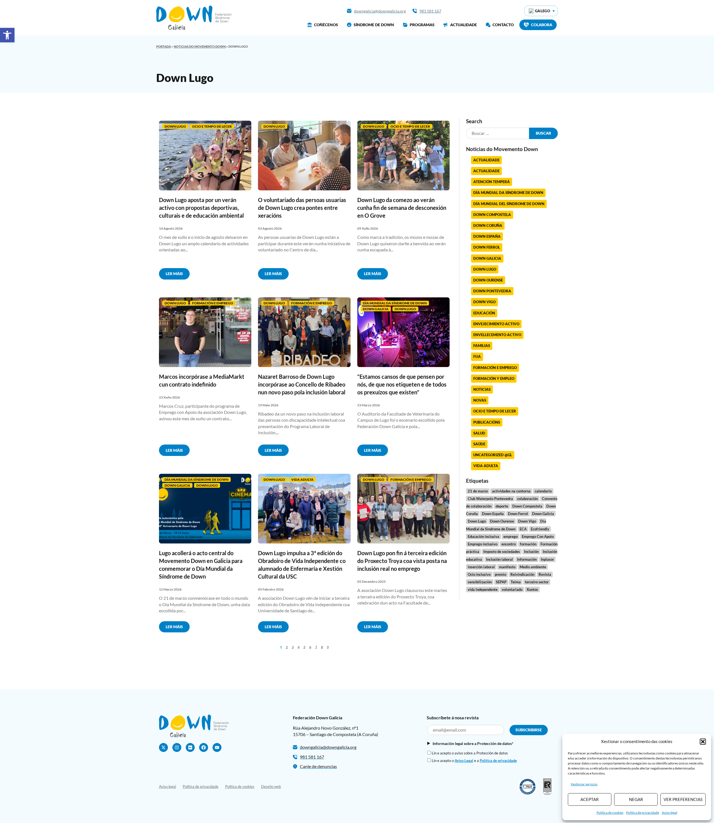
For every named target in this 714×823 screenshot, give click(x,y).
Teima (516, 582)
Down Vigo (484, 302)
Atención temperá (491, 181)
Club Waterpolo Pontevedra (490, 498)
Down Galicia (376, 309)
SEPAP (501, 582)
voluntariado (512, 589)
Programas (422, 24)
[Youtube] (217, 747)
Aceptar (589, 799)
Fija (477, 356)
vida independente (483, 589)
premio (500, 574)
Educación (484, 313)
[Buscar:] (497, 133)
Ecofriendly (540, 529)
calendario (543, 491)
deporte (502, 506)
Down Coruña (487, 225)
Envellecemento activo (497, 334)
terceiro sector (537, 582)
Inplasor (547, 559)
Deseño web (271, 786)
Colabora (541, 24)
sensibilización (480, 582)
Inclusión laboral (499, 559)
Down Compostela (492, 214)
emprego (510, 536)
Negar (636, 799)
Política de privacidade (642, 812)
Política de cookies (610, 812)
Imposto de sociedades (501, 551)
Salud (479, 433)
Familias (481, 345)
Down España (487, 236)
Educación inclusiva (483, 536)
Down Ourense (488, 280)
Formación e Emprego (212, 303)
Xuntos (532, 589)
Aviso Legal (464, 760)
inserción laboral (481, 567)
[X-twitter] (163, 747)
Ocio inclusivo (479, 574)
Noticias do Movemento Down (200, 46)
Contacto (503, 24)
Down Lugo (175, 126)
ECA (523, 529)
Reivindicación (522, 574)
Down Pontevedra (492, 291)
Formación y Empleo (493, 378)
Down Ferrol (486, 247)
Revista (545, 574)
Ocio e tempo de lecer (212, 126)
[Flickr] (190, 747)
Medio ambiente (533, 567)
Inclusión (531, 551)
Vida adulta (302, 479)
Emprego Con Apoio (538, 536)
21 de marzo (478, 491)
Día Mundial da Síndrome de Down (395, 303)
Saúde (479, 444)
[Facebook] (203, 747)
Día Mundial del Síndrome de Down (508, 203)
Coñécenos (326, 24)
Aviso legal (669, 812)
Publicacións (486, 422)
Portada (163, 46)
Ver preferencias (683, 799)
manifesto (507, 567)
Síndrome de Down (374, 24)
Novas (479, 400)
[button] (7, 35)
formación (528, 544)
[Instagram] (176, 747)
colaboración (527, 498)
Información (527, 559)
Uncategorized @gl (492, 455)
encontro (508, 544)
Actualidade (463, 24)
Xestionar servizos (584, 784)
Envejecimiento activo (496, 324)
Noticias (482, 389)
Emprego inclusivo (482, 544)
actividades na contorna (511, 491)
